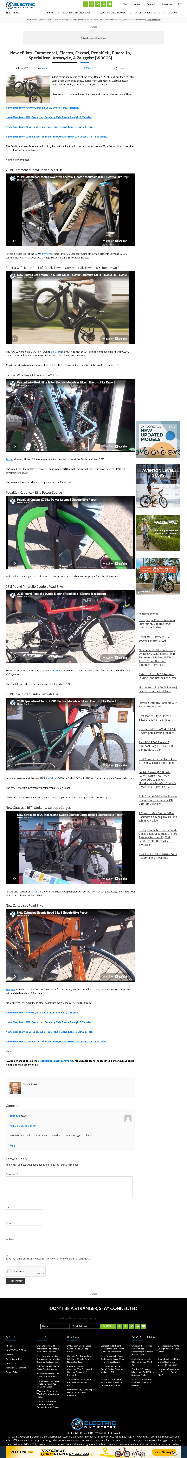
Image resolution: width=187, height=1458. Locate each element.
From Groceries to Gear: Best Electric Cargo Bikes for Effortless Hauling (112, 1359)
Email (9, 1223)
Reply (12, 1145)
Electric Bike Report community (56, 1060)
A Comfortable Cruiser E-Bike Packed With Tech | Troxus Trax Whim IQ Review (158, 816)
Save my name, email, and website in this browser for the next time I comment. (48, 1258)
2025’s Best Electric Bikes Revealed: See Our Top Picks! (79, 1348)
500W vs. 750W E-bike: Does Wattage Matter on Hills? (142, 1382)
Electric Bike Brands (112, 12)
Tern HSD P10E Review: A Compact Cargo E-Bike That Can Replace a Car (156, 745)
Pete (44, 68)
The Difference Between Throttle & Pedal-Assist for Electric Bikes (48, 1384)
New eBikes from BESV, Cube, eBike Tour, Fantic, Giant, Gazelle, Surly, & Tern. (49, 127)
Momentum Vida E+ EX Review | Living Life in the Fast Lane (158, 689)
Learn (173, 12)
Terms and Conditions (16, 1367)
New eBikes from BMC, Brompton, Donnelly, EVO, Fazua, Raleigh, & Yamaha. (49, 117)
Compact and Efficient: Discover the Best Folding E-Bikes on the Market (112, 1348)
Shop (125, 4)
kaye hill (14, 1116)
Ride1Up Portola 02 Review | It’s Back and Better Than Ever (157, 676)
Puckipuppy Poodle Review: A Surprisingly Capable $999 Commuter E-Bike (157, 623)
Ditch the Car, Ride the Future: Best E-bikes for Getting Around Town (111, 1382)
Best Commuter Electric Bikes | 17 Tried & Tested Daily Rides (158, 760)
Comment (12, 1174)
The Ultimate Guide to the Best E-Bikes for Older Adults (79, 1382)
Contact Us (11, 1363)
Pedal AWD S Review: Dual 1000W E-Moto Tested (154, 638)
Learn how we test (153, 19)
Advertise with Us (14, 1359)
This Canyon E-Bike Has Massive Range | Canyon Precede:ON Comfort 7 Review (158, 799)
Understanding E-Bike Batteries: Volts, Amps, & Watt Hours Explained (48, 1348)
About (137, 4)
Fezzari (9, 459)
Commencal (46, 253)
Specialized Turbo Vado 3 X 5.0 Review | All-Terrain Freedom (157, 730)
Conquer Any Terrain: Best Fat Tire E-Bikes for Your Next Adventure (79, 1359)
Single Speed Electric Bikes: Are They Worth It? (142, 1362)
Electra (55, 351)
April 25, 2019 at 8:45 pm (22, 1125)
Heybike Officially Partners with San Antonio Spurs (158, 704)
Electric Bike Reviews (76, 12)
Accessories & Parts (147, 12)
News (50, 12)
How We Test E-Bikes (16, 1350)
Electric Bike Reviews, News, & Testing (20, 5)
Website (10, 1239)
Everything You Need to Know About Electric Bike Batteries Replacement (48, 1359)
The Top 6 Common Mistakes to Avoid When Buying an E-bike (142, 1372)
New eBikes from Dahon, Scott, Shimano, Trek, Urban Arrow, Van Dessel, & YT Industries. (56, 136)
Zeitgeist (10, 989)
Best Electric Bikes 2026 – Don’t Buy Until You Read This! (158, 856)
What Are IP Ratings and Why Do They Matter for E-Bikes (48, 1394)
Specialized (51, 778)
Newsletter (166, 4)
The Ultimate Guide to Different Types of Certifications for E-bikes (48, 1404)
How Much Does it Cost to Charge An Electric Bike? (169, 1372)
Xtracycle (36, 891)
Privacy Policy (12, 1372)
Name (10, 1207)
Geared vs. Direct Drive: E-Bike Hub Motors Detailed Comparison (169, 1362)
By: (42, 68)
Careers (9, 1354)
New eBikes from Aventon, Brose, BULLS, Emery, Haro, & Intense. (42, 107)
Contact (151, 4)
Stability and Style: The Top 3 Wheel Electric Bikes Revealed (80, 1392)
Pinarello (56, 670)
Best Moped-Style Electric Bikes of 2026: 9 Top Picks (155, 717)
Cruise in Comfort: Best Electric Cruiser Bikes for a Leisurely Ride (112, 1369)
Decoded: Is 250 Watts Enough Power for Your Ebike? (168, 1348)
